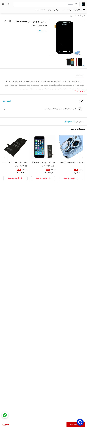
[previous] (82, 157)
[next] (4, 157)
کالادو (83, 16)
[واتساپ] (5, 415)
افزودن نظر (7, 101)
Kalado (40, 31)
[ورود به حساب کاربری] (9, 4)
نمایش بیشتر (82, 91)
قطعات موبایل (74, 16)
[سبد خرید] (3, 4)
